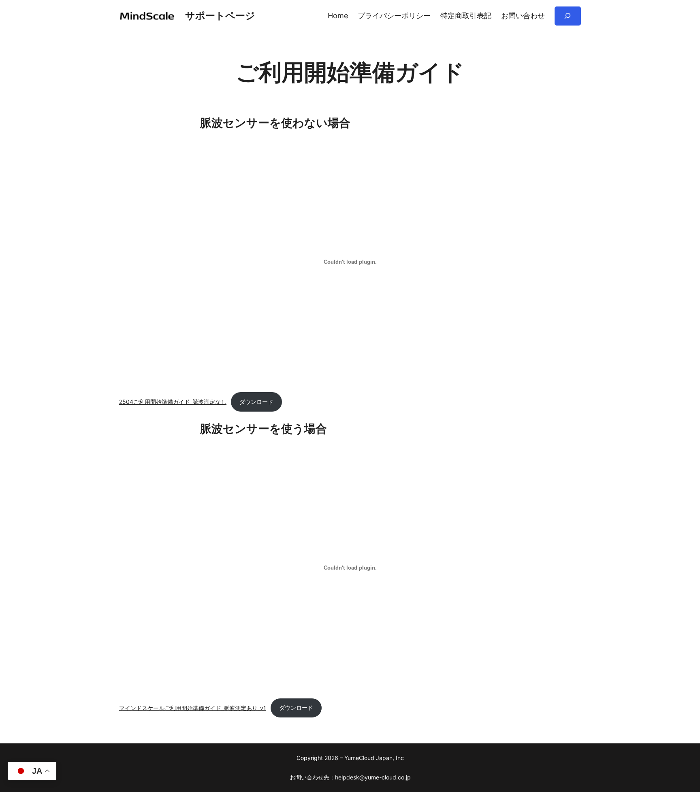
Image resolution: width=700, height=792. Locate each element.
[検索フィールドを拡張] (568, 16)
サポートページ (220, 15)
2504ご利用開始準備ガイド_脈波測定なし (172, 401)
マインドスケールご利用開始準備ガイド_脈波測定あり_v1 (192, 707)
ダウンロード (256, 401)
